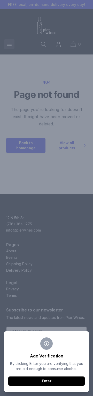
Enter (46, 381)
